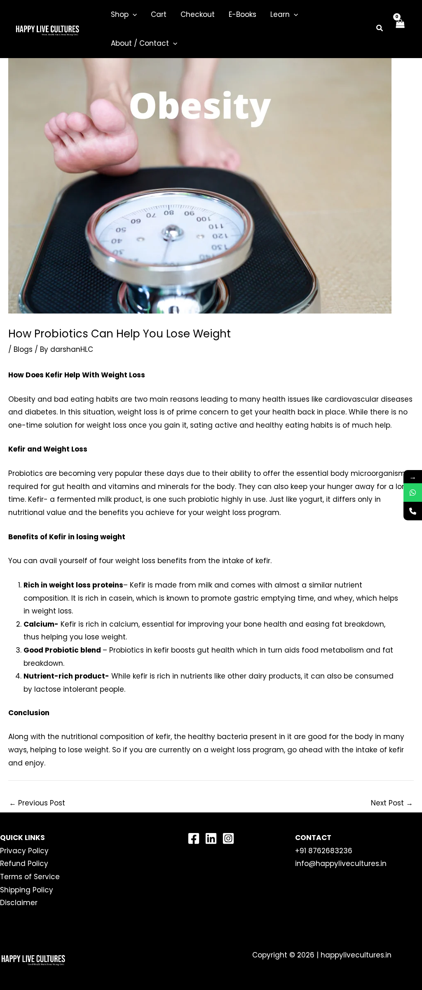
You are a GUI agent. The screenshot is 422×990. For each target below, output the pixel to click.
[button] (133, 14)
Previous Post (37, 803)
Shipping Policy (26, 890)
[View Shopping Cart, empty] (400, 29)
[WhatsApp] (412, 492)
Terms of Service (30, 877)
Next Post (392, 803)
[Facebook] (194, 838)
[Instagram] (228, 838)
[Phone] (412, 511)
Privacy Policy (24, 851)
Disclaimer (19, 903)
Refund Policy (24, 863)
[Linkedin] (211, 838)
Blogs (23, 349)
